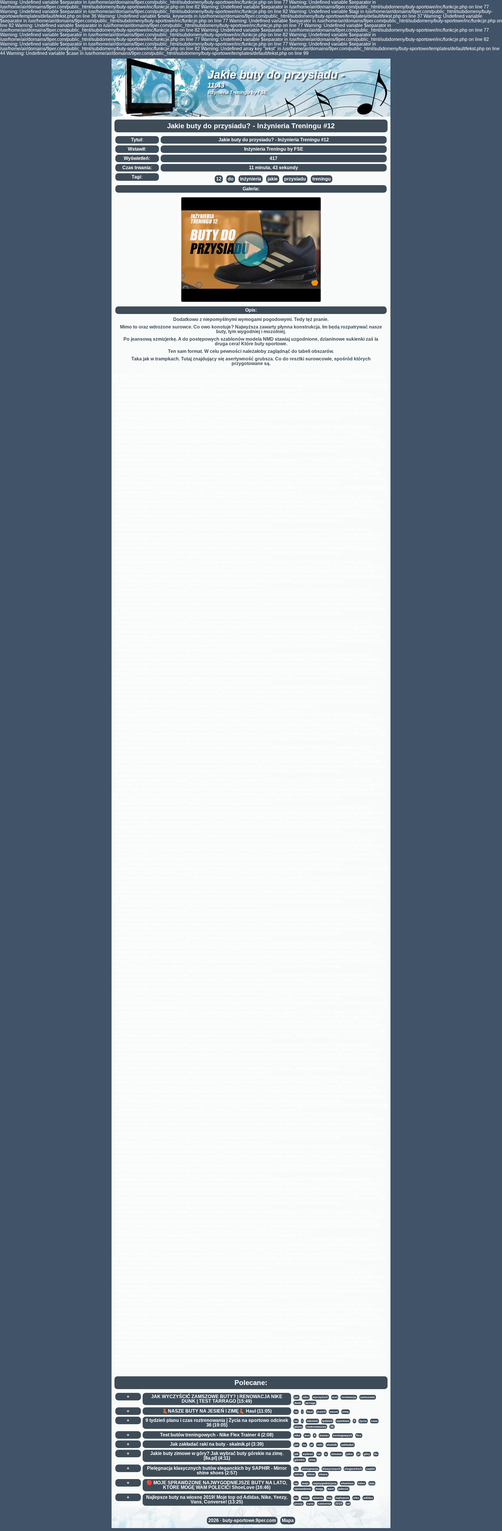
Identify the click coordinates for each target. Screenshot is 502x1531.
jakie (273, 178)
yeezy (298, 1503)
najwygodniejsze (325, 1483)
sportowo (342, 1420)
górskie (299, 1459)
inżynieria (250, 178)
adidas (368, 1497)
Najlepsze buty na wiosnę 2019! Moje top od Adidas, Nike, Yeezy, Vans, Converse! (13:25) (216, 1499)
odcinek (312, 1420)
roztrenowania (316, 1426)
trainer (324, 1435)
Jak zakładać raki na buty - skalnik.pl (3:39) (216, 1444)
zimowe (336, 1454)
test (334, 1397)
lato (371, 1483)
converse (324, 1503)
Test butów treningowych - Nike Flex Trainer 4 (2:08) (216, 1434)
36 (332, 1426)
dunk (297, 1402)
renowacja (348, 1397)
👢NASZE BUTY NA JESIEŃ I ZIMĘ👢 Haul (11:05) (217, 1411)
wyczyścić (320, 1397)
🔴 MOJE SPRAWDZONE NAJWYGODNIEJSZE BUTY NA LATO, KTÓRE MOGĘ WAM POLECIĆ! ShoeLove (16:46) (216, 1485)
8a (376, 1454)
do (231, 178)
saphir (370, 1468)
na (296, 1411)
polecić (343, 1488)
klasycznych (331, 1468)
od (348, 1503)
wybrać (308, 1454)
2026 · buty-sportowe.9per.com (242, 1520)
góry (367, 1454)
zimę (345, 1411)
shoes (323, 1474)
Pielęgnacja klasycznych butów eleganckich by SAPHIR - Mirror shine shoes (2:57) (217, 1470)
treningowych (342, 1435)
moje (305, 1483)
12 (218, 178)
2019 (338, 1503)
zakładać (347, 1444)
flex (358, 1435)
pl (311, 1444)
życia (363, 1420)
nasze (334, 1411)
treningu (321, 178)
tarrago (310, 1402)
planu (298, 1426)
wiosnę (318, 1497)
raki (319, 1444)
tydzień (327, 1420)
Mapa (288, 1520)
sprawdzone (302, 1488)
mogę (319, 1488)
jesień (321, 1411)
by (296, 1468)
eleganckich (353, 1468)
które (361, 1483)
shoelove (347, 1483)
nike (306, 1397)
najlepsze (342, 1497)
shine (311, 1474)
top (329, 1497)
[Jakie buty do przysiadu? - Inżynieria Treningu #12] (251, 249)
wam (330, 1488)
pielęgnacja (310, 1468)
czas (374, 1420)
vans (310, 1503)
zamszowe (367, 1397)
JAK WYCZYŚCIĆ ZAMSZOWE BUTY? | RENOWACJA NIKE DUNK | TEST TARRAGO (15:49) (216, 1399)
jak (296, 1397)
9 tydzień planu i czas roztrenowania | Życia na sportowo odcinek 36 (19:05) (217, 1422)
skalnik (332, 1444)
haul (310, 1411)
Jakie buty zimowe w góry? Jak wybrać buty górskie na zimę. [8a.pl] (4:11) (217, 1455)
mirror (298, 1474)
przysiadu (295, 178)
